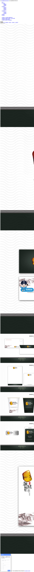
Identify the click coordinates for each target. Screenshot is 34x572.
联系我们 (3, 15)
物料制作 (5, 8)
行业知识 (5, 12)
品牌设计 (13, 22)
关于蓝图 (3, 3)
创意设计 (5, 9)
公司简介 (5, 5)
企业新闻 (5, 11)
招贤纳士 (3, 14)
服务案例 (3, 6)
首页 (2, 2)
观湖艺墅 (16, 22)
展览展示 (5, 7)
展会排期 (5, 13)
